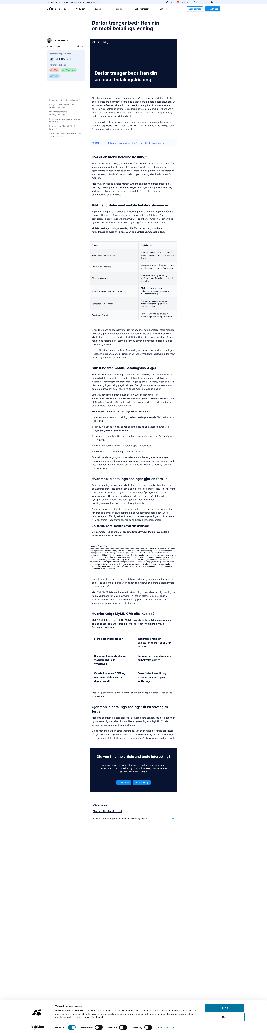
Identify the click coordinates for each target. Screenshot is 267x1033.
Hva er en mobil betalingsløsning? (64, 100)
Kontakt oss (212, 9)
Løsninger (99, 9)
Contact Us (124, 782)
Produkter (80, 9)
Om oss (163, 9)
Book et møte (195, 9)
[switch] (99, 1027)
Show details (163, 1027)
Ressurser (119, 9)
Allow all (225, 1008)
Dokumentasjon (142, 9)
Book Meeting (142, 782)
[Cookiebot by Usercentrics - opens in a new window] (37, 1027)
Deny (224, 1017)
